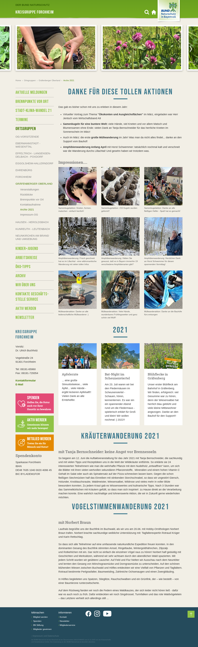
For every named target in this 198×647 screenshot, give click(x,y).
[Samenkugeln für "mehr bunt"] (77, 186)
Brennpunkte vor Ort (32, 101)
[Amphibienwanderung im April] (77, 236)
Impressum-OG (29, 214)
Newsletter (25, 317)
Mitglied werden (40, 617)
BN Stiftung (38, 625)
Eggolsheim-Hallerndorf (34, 163)
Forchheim (23, 176)
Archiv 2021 (27, 209)
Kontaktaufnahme (30, 204)
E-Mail (19, 384)
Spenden (37, 621)
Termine (22, 119)
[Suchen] (146, 12)
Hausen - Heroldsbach (32, 222)
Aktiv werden (26, 308)
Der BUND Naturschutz (33, 4)
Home (18, 80)
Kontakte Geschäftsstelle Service (32, 296)
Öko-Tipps (23, 266)
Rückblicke (26, 194)
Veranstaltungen (29, 189)
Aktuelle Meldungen (31, 92)
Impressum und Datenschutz (45, 636)
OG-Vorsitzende (27, 136)
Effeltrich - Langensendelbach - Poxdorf (33, 155)
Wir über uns (26, 285)
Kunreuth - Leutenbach (33, 229)
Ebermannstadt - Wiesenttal (28, 145)
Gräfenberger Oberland (49, 80)
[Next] (190, 49)
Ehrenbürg (24, 170)
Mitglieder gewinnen (42, 629)
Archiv (21, 276)
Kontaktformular (26, 380)
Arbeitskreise (26, 257)
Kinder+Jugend (27, 248)
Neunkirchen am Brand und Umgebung (32, 237)
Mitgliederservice (67, 625)
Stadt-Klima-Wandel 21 (34, 110)
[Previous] (7, 49)
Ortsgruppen (30, 80)
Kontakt (63, 617)
